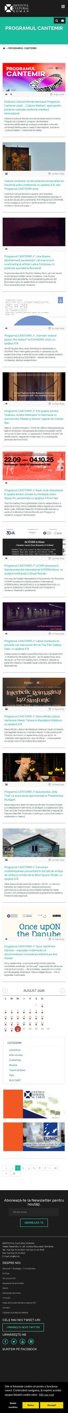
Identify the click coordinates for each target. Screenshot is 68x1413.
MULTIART (15, 1080)
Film (11, 1075)
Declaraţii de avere (11, 1293)
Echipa (5, 1273)
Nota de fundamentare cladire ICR (19, 1303)
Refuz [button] (31, 1405)
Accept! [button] (51, 1405)
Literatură (14, 1050)
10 (55, 1168)
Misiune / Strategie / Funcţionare (18, 1268)
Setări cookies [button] (13, 1405)
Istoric (5, 1288)
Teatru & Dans (17, 1070)
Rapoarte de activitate (13, 1283)
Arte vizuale (16, 1055)
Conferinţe (15, 1060)
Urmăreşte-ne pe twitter (23, 1327)
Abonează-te (34, 1222)
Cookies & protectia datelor (15, 1312)
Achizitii (6, 1298)
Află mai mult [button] (46, 1394)
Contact (6, 1307)
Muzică (13, 1065)
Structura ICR (9, 1278)
